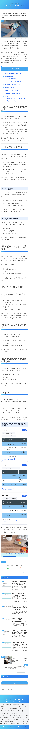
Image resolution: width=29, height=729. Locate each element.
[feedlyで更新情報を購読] (7, 568)
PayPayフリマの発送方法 (14, 81)
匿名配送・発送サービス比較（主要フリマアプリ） (16, 100)
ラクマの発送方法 (12, 78)
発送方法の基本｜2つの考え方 (13, 73)
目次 (13, 69)
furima (4, 561)
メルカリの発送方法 (10, 76)
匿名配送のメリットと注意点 (12, 84)
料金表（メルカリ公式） (8, 459)
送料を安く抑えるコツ (11, 87)
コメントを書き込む (14, 683)
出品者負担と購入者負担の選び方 (13, 93)
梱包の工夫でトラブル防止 (12, 90)
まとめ (6, 96)
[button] (26, 396)
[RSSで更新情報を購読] (21, 568)
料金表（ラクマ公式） (8, 489)
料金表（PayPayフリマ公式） (9, 522)
